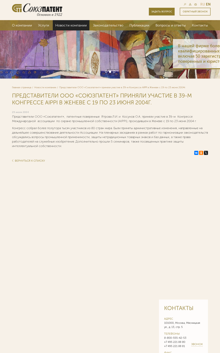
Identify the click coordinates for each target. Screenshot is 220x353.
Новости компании (71, 25)
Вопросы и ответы (171, 25)
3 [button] (114, 71)
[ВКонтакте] (196, 153)
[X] (206, 153)
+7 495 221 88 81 (174, 346)
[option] (110, 49)
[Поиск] (185, 4)
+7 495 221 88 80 (174, 342)
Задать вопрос (161, 11)
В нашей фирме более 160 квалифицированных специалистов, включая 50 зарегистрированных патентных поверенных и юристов (171, 53)
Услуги (43, 25)
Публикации (139, 25)
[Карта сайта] (190, 4)
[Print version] (195, 4)
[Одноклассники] (201, 153)
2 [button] (110, 71)
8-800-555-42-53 (175, 337)
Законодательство (108, 25)
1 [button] (106, 71)
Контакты (200, 25)
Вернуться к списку (29, 160)
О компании (22, 25)
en (208, 4)
